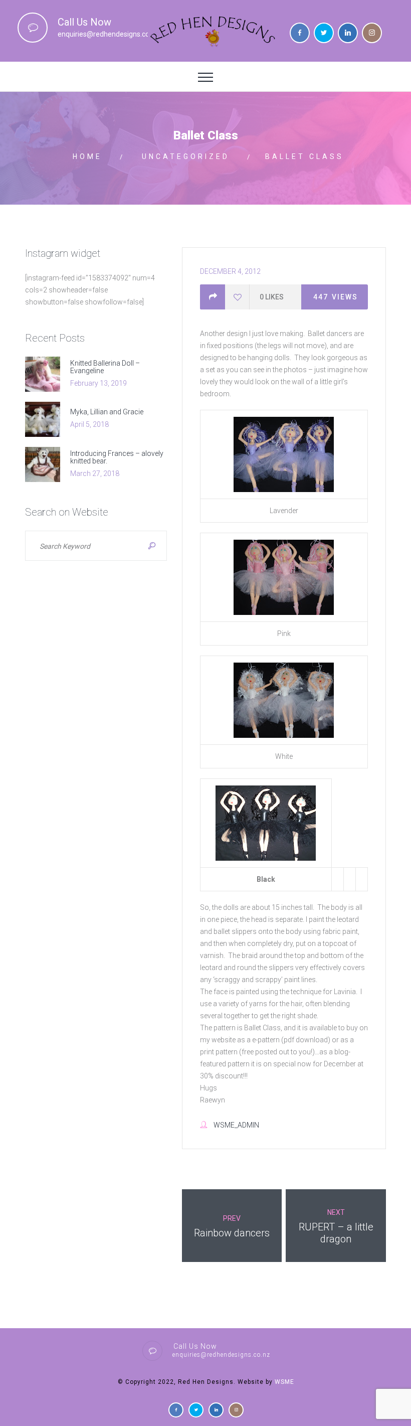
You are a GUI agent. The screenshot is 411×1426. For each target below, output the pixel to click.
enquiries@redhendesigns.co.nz (108, 34)
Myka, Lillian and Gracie (106, 412)
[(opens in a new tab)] (47, 374)
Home (87, 156)
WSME (284, 1381)
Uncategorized (186, 156)
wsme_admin (236, 1125)
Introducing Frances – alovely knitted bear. (116, 457)
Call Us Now (84, 22)
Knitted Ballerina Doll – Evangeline (105, 367)
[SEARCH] (152, 546)
